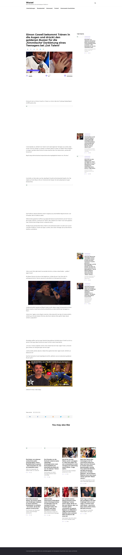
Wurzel (29, 2)
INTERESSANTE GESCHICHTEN (33, 70)
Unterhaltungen (30, 8)
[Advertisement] (61, 23)
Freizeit (56, 8)
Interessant (49, 8)
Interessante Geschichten (68, 8)
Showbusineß (40, 8)
